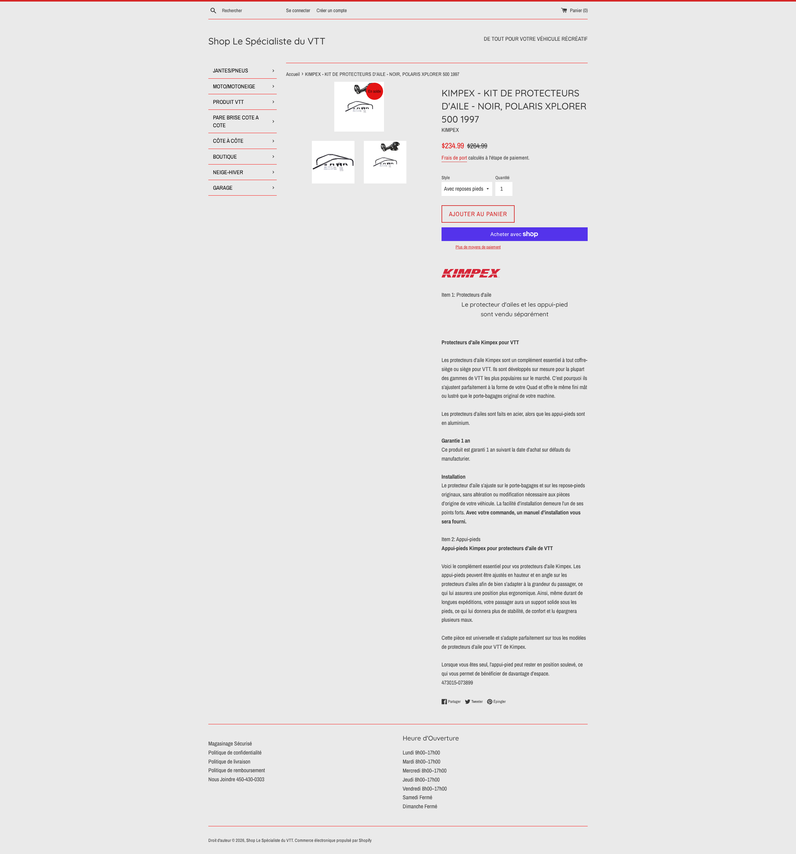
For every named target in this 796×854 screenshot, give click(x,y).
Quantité (502, 177)
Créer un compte (332, 10)
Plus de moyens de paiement (478, 247)
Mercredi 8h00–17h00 (425, 770)
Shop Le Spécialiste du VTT (266, 41)
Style (446, 177)
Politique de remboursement (236, 770)
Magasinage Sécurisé (230, 743)
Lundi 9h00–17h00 (421, 752)
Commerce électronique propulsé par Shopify (333, 840)
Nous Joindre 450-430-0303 (236, 779)
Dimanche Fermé (420, 806)
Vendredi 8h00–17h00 (425, 788)
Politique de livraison (229, 761)
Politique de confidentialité (234, 752)
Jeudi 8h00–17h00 (421, 779)
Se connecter (298, 10)
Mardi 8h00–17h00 (421, 761)
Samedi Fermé (417, 797)
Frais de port (454, 157)
